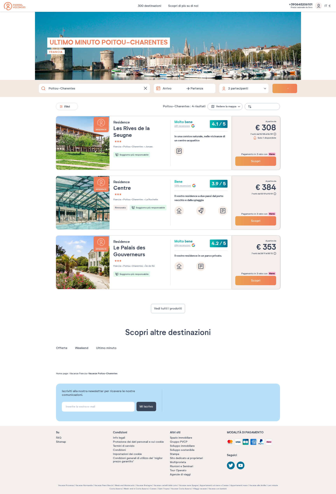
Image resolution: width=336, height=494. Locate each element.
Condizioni (119, 450)
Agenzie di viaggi (180, 474)
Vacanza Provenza (66, 485)
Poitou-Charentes (133, 146)
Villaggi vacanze (200, 488)
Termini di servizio (123, 446)
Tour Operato (178, 470)
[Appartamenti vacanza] (14, 6)
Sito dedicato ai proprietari (186, 458)
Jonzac (149, 146)
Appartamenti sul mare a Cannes (214, 485)
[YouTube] (240, 465)
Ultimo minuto (106, 348)
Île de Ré (150, 266)
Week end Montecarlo (124, 485)
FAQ (58, 437)
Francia (56, 52)
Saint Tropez (163, 488)
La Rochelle (151, 199)
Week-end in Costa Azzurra (136, 488)
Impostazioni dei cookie (127, 454)
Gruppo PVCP (178, 441)
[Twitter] (231, 465)
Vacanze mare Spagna (188, 485)
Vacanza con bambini (217, 488)
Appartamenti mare (239, 485)
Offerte (61, 348)
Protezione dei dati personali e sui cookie (138, 441)
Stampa (174, 454)
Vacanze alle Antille (257, 485)
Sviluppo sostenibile (182, 450)
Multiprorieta (178, 462)
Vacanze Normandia (84, 485)
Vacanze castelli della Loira (165, 485)
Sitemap (61, 441)
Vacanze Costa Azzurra (181, 488)
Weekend (81, 348)
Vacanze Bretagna (144, 485)
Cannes (153, 488)
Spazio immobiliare (181, 437)
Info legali (119, 437)
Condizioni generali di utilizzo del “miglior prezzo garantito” (138, 459)
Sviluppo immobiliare (182, 446)
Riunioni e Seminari (181, 466)
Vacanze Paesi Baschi (103, 485)
